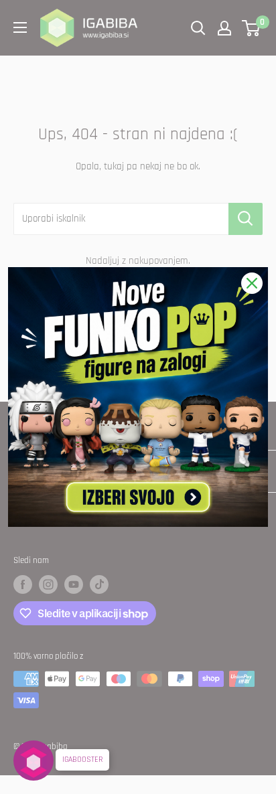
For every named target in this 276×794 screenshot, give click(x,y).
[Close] (252, 283)
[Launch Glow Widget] (33, 760)
